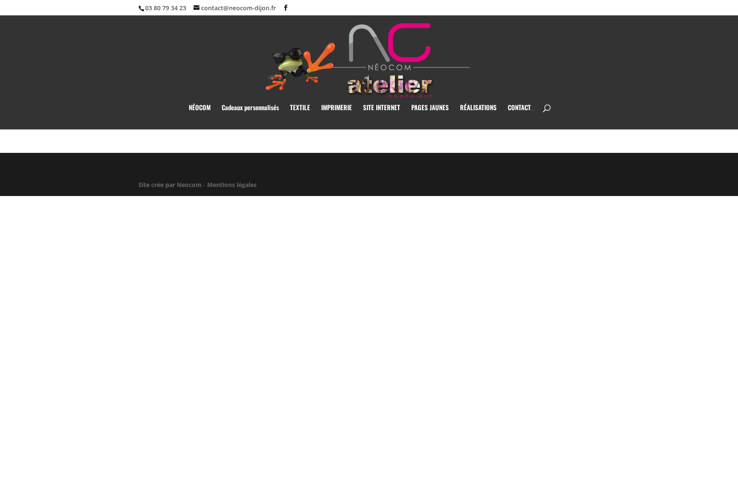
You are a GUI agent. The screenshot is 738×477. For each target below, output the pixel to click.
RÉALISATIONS (478, 108)
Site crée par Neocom (170, 185)
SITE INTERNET (381, 108)
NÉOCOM (200, 108)
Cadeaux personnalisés (250, 108)
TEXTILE (300, 108)
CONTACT (519, 108)
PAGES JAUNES (430, 108)
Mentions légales (232, 185)
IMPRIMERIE (336, 108)
